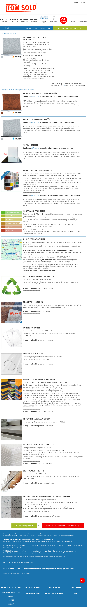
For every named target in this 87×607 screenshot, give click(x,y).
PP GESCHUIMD (32, 593)
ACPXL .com (35, 96)
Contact (83, 3)
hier (64, 86)
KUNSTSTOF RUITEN (54, 593)
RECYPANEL (76, 588)
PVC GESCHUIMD (32, 588)
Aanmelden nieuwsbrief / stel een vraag (62, 525)
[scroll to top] (82, 580)
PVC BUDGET (54, 588)
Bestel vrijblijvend (23, 525)
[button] (2, 28)
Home (76, 3)
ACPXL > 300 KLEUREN (11, 588)
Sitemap (11, 600)
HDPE (76, 593)
